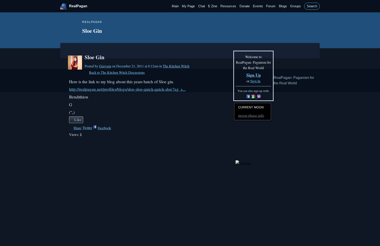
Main (175, 6)
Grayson (105, 66)
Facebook (104, 128)
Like (78, 119)
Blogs (283, 6)
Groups (295, 6)
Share (77, 128)
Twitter (87, 127)
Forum (271, 6)
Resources (228, 6)
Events (258, 6)
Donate (244, 6)
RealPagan (78, 6)
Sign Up (253, 75)
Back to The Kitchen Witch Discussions (117, 72)
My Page (188, 6)
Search (312, 6)
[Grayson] (75, 62)
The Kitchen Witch (176, 66)
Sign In (255, 81)
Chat (201, 6)
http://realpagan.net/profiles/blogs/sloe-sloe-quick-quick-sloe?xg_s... (127, 89)
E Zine (212, 6)
